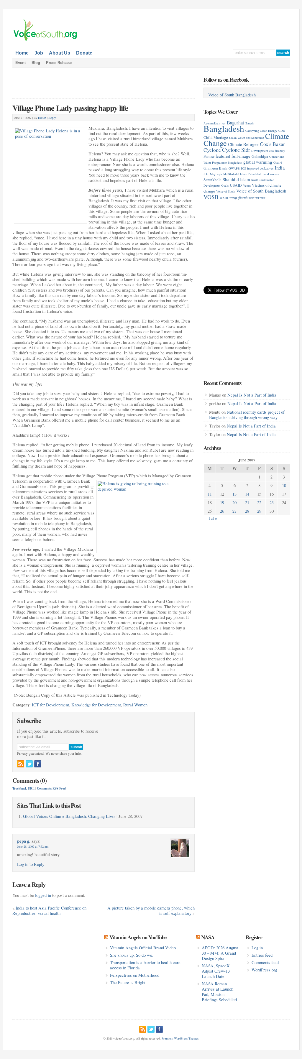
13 (234, 494)
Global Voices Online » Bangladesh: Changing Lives (69, 816)
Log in (257, 948)
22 (259, 502)
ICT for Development (50, 705)
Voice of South (225, 191)
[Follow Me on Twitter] (29, 763)
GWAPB (234, 168)
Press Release (59, 62)
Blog (36, 62)
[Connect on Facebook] (37, 763)
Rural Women (135, 705)
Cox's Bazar (272, 143)
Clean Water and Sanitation (246, 138)
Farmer (208, 156)
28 (247, 511)
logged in (43, 895)
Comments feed (265, 962)
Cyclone (212, 149)
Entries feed (262, 955)
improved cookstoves (260, 168)
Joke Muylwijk (212, 174)
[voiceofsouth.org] (45, 40)
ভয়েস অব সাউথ (257, 198)
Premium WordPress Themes (180, 1038)
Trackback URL (23, 788)
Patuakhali (255, 174)
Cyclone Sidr (236, 149)
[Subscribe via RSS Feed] (20, 763)
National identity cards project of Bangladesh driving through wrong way (247, 414)
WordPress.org (264, 970)
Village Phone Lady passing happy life (70, 108)
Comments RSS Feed (51, 788)
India (280, 167)
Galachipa (260, 156)
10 (284, 485)
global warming (257, 162)
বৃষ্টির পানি (242, 198)
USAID (236, 185)
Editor (42, 118)
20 (234, 502)
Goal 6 (277, 162)
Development (259, 151)
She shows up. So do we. (131, 955)
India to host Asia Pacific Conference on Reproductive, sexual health (49, 910)
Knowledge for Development (96, 705)
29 (259, 511)
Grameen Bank (215, 168)
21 (247, 502)
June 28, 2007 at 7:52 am (32, 846)
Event (20, 62)
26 (222, 511)
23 (272, 502)
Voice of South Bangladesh (232, 95)
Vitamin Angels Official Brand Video (143, 948)
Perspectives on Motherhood (134, 975)
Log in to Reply (30, 864)
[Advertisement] (223, 27)
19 (222, 502)
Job (39, 52)
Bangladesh (223, 128)
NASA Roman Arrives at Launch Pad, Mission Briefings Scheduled (219, 991)
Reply (52, 118)
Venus (247, 185)
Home (22, 52)
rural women (271, 174)
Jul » (213, 518)
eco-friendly (277, 151)
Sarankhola (212, 179)
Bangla (249, 123)
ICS (243, 168)
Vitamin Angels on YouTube (137, 937)
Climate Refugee (243, 144)
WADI (224, 198)
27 (234, 511)
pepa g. (23, 841)
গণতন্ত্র (233, 198)
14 (247, 494)
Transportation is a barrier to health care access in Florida (145, 965)
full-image (241, 156)
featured (223, 156)
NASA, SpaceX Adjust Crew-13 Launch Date (216, 971)
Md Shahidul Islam (235, 174)
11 (210, 494)
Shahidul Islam (236, 179)
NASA (207, 937)
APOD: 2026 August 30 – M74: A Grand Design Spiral (220, 953)
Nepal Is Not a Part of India (251, 395)
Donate (84, 52)
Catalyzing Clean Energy (261, 131)
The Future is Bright (127, 982)
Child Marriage (215, 137)
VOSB (211, 196)
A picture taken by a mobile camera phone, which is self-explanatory (151, 910)
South (254, 180)
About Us (59, 52)
